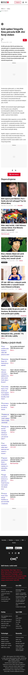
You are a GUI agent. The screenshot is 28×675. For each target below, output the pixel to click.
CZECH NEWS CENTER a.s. (19, 656)
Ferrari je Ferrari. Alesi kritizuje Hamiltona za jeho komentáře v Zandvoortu (17, 495)
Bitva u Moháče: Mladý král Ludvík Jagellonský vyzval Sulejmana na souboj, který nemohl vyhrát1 (12, 256)
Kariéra (14, 542)
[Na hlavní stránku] (5, 2)
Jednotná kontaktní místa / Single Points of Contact (14, 669)
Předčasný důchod (19, 637)
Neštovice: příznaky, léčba (6, 591)
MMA (17, 616)
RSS (23, 540)
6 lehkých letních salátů (21, 606)
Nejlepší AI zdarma (5, 641)
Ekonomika (19, 633)
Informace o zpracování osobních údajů (11, 666)
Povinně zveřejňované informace (17, 671)
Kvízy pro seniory (4, 597)
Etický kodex (7, 671)
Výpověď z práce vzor (5, 625)
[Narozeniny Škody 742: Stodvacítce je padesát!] (5, 362)
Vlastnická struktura (18, 667)
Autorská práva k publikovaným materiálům (14, 662)
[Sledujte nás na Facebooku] (12, 553)
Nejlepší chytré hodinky (6, 643)
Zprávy (8, 8)
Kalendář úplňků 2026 (5, 599)
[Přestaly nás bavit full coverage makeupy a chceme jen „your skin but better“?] (5, 433)
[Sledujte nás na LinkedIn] (19, 553)
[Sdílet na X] (15, 170)
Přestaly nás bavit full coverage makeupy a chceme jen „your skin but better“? (18, 428)
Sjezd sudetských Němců (6, 619)
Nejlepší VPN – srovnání (6, 645)
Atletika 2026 (18, 626)
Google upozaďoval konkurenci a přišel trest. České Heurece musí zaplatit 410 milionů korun (18, 476)
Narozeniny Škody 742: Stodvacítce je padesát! (18, 360)
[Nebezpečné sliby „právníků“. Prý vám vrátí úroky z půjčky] (13, 325)
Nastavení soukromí (9, 667)
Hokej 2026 (18, 620)
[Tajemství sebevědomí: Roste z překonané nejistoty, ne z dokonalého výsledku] (5, 464)
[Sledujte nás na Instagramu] (15, 553)
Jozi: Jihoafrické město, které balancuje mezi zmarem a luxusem (18, 444)
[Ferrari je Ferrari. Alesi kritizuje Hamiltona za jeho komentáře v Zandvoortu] (5, 499)
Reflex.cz (3, 8)
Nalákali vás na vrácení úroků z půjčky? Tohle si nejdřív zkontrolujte (18, 416)
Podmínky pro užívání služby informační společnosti (14, 664)
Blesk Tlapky (13, 570)
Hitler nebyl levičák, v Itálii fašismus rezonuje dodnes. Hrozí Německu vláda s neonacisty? (13, 227)
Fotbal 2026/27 (19, 618)
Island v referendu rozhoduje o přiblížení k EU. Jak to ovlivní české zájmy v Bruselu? (18, 371)
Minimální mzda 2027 (20, 643)
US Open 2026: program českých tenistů (13, 579)
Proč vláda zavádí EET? (6, 621)
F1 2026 (17, 624)
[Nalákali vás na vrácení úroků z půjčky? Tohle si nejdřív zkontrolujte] (6, 419)
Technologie (4, 633)
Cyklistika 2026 (19, 628)
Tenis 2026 (18, 622)
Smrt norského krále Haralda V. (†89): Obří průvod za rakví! (17, 347)
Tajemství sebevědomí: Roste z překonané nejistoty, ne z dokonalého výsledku (17, 459)
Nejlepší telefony (4, 639)
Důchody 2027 (19, 641)
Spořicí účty (18, 639)
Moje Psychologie (5, 570)
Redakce (11, 540)
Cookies (22, 666)
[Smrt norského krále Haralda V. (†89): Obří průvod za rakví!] (5, 351)
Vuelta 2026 (16, 580)
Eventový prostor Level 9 (11, 578)
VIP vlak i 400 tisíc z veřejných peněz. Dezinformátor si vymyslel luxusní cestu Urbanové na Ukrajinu (13, 284)
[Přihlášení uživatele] (23, 2)
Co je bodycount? (4, 601)
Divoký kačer (4, 627)
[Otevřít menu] (26, 2)
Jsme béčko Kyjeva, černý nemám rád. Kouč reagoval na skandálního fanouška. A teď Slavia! (18, 388)
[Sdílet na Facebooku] (12, 170)
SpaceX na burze (4, 637)
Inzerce (17, 540)
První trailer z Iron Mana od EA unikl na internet (18, 404)
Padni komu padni (5, 623)
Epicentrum (3, 589)
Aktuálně (3, 585)
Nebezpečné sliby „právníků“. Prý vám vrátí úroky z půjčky (12, 335)
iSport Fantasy (8, 572)
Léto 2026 (18, 585)
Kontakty (4, 540)
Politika (3, 612)
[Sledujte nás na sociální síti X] (9, 553)
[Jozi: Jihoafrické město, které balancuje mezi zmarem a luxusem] (5, 448)
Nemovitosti (8, 574)
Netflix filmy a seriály (5, 647)
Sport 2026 (19, 612)
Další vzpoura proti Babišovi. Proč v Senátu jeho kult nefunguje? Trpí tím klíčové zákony (13, 201)
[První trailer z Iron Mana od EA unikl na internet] (5, 407)
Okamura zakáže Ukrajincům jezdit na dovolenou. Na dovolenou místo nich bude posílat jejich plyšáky (13, 311)
